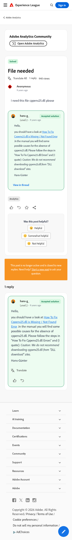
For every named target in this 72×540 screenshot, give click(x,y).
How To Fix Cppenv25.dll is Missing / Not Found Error (34, 321)
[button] (20, 78)
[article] (36, 341)
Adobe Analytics (13, 17)
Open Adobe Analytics (30, 43)
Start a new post (40, 269)
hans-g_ (24, 115)
